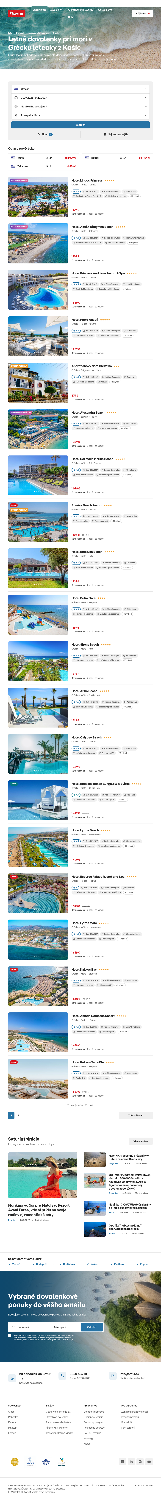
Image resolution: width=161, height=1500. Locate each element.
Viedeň (16, 1264)
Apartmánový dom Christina (92, 366)
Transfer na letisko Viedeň (59, 1433)
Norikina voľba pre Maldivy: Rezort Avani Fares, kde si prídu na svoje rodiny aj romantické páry (39, 1210)
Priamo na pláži (82, 521)
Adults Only (81, 1078)
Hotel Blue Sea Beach (87, 552)
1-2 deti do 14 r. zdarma (117, 196)
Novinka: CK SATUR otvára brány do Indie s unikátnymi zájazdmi (130, 1206)
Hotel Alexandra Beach (88, 412)
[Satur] (16, 13)
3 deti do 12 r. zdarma (84, 707)
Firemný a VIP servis (57, 1427)
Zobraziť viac (135, 1115)
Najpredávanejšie (118, 134)
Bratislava (69, 1264)
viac (113, 59)
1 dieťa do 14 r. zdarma (84, 335)
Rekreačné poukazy (94, 1427)
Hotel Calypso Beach (87, 737)
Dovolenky (56, 9)
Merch (87, 1443)
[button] (80, 89)
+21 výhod (125, 428)
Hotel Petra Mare (84, 598)
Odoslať (91, 1327)
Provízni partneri (130, 1417)
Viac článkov (140, 1141)
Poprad (144, 1264)
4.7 (77, 795)
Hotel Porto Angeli (85, 320)
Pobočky (13, 1417)
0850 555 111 (78, 1374)
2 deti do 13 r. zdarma (116, 242)
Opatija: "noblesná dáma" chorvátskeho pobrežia (125, 1227)
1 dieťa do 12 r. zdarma (84, 614)
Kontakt (12, 1433)
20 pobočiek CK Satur (34, 1374)
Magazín (12, 1427)
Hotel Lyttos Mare (84, 923)
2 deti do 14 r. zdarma (108, 428)
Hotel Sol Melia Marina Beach (92, 459)
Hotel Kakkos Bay (84, 969)
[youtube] (149, 1461)
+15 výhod (127, 614)
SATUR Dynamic (92, 1433)
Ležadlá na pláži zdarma (109, 289)
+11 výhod (129, 892)
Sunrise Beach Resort (87, 505)
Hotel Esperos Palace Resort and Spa (98, 877)
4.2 (77, 516)
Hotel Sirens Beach (85, 644)
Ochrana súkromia (93, 1417)
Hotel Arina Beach (84, 691)
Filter (46, 134)
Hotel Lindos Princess (87, 180)
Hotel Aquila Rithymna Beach (92, 227)
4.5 (77, 284)
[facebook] (122, 1461)
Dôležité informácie (94, 1411)
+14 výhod (127, 474)
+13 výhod (122, 753)
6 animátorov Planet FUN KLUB (88, 196)
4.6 (77, 563)
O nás (11, 1411)
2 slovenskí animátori (84, 428)
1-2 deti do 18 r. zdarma (85, 382)
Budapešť (41, 1264)
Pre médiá (126, 1422)
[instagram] (140, 1461)
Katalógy (88, 1438)
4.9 (77, 1073)
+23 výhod (133, 242)
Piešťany (119, 1264)
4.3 (77, 470)
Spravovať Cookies (144, 1485)
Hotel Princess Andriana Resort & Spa (98, 273)
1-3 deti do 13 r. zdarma (85, 846)
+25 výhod (134, 196)
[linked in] (131, 1461)
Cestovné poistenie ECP (59, 1411)
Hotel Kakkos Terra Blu (88, 1062)
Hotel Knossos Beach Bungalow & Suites (101, 784)
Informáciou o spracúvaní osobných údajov (57, 1340)
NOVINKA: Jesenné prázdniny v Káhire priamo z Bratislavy (129, 1157)
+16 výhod (127, 335)
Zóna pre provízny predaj (134, 1411)
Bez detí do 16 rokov (100, 1078)
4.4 (77, 191)
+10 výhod (115, 382)
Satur (71, 17)
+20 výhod (128, 846)
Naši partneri (128, 1427)
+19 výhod (127, 289)
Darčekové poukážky (57, 1417)
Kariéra (12, 1422)
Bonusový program (94, 1422)
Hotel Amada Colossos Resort (93, 1016)
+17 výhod (122, 939)
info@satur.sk (129, 1374)
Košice (94, 1264)
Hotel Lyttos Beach (85, 830)
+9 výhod (122, 799)
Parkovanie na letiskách (58, 1422)
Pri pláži (103, 382)
